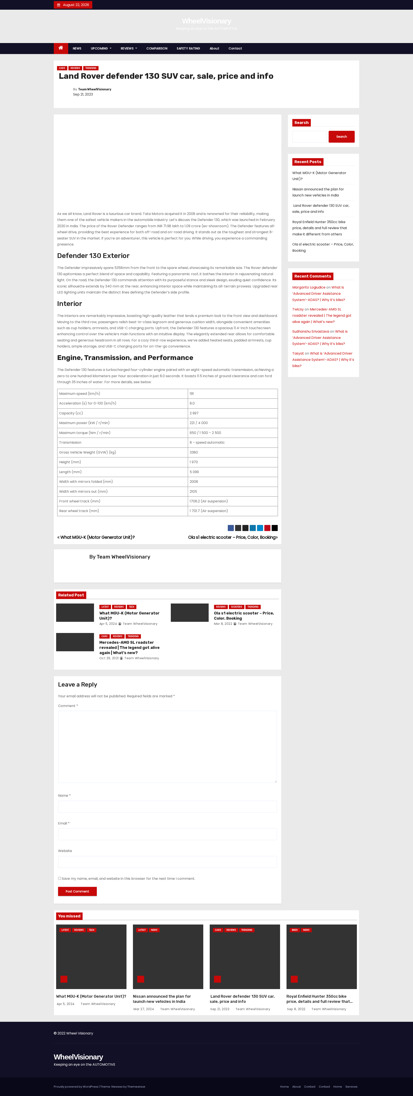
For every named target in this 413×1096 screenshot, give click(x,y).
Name (64, 795)
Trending (90, 68)
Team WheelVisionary (94, 89)
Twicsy (298, 309)
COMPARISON (156, 48)
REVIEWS (128, 48)
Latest (105, 606)
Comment (68, 705)
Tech (131, 606)
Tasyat (298, 353)
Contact (235, 48)
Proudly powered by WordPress (76, 1087)
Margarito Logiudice (308, 287)
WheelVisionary (206, 21)
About (214, 48)
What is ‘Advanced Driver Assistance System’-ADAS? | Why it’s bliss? (318, 293)
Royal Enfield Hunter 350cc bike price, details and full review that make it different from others (319, 228)
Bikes (295, 930)
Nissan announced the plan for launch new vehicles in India (162, 999)
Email (64, 823)
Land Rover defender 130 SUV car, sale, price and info (242, 999)
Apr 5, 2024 (108, 624)
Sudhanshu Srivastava (310, 331)
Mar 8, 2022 (223, 624)
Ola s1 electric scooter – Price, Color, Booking (232, 537)
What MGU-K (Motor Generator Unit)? (97, 537)
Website (65, 850)
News (154, 930)
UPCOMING (100, 48)
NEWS (77, 48)
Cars (62, 68)
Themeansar (136, 1087)
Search (301, 122)
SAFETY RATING (188, 48)
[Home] (61, 48)
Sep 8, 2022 (296, 1009)
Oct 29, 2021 (109, 658)
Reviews (75, 68)
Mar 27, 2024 (144, 1009)
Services (351, 1087)
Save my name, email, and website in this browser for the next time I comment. (128, 878)
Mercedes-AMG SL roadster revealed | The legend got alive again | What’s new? (129, 647)
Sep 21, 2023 (220, 1009)
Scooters (236, 606)
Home (284, 1087)
